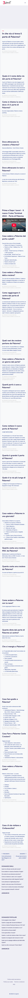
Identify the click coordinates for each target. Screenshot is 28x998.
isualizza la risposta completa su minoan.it (10, 52)
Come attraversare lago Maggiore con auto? (6, 856)
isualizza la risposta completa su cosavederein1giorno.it (13, 542)
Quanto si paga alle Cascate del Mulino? (12, 922)
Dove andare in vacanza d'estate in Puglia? (12, 871)
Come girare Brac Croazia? (8, 932)
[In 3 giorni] (7, 3)
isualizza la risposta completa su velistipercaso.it (11, 401)
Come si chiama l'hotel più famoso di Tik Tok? (13, 925)
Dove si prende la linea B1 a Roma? (10, 889)
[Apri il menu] (25, 3)
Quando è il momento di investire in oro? (12, 927)
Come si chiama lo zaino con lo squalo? (12, 876)
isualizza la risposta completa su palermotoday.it (11, 472)
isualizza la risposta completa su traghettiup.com (11, 641)
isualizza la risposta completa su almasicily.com (11, 675)
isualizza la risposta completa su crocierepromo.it (11, 354)
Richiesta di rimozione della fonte (9, 51)
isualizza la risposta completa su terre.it (9, 489)
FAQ (3, 30)
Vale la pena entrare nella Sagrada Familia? (12, 879)
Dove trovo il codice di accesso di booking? (13, 887)
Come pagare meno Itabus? (9, 920)
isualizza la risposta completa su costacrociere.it (11, 287)
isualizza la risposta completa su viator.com (10, 184)
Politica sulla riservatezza (14, 979)
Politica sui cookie (8, 982)
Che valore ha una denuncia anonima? (11, 874)
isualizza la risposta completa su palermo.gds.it (11, 116)
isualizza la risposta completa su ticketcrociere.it (11, 576)
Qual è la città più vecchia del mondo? (11, 869)
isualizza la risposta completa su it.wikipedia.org (11, 96)
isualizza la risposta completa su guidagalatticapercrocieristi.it (8, 379)
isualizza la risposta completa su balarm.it (10, 450)
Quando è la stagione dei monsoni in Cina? (12, 937)
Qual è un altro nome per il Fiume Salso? (12, 945)
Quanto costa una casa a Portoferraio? (11, 884)
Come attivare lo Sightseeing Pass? (11, 881)
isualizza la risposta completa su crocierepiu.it (11, 561)
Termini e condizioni (19, 982)
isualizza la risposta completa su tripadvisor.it (10, 267)
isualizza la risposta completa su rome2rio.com (11, 316)
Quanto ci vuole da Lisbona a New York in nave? (14, 935)
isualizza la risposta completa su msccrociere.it (11, 162)
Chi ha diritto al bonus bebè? (9, 930)
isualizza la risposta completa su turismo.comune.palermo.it (13, 801)
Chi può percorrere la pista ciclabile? (21, 856)
